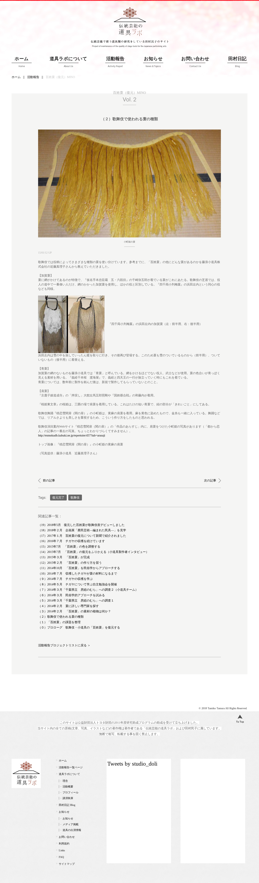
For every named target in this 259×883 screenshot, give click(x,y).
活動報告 (115, 62)
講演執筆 (68, 798)
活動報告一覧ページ (71, 767)
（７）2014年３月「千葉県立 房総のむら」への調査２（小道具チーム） (88, 589)
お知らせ (153, 62)
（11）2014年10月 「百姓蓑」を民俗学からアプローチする (79, 568)
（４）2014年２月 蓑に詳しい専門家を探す (68, 606)
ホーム (22, 62)
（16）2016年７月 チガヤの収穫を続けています (71, 541)
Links (62, 850)
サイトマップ (67, 863)
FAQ (61, 857)
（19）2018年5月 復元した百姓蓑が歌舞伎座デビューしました (81, 524)
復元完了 (58, 497)
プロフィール (70, 792)
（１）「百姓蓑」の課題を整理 (59, 622)
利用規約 (64, 843)
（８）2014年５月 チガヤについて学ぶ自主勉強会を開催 (77, 584)
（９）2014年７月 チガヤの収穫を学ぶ (65, 578)
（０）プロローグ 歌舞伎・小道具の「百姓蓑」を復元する (79, 627)
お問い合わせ (195, 62)
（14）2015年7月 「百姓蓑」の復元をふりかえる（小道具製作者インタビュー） (93, 551)
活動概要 (68, 786)
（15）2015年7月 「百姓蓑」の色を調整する (69, 546)
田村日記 (237, 62)
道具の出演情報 (72, 830)
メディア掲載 (70, 824)
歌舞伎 (75, 497)
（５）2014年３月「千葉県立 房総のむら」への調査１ (76, 600)
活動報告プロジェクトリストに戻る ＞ (64, 645)
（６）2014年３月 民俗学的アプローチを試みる (71, 595)
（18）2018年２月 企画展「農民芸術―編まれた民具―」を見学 (82, 530)
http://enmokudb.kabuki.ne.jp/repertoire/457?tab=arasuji (71, 435)
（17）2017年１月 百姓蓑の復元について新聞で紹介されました (82, 535)
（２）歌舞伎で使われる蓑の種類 (61, 616)
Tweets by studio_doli (132, 763)
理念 (65, 780)
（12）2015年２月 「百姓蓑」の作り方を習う (70, 562)
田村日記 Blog (67, 805)
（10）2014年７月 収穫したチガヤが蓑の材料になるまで (77, 573)
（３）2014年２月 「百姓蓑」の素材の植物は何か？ (74, 611)
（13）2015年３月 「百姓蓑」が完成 (64, 557)
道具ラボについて (68, 62)
